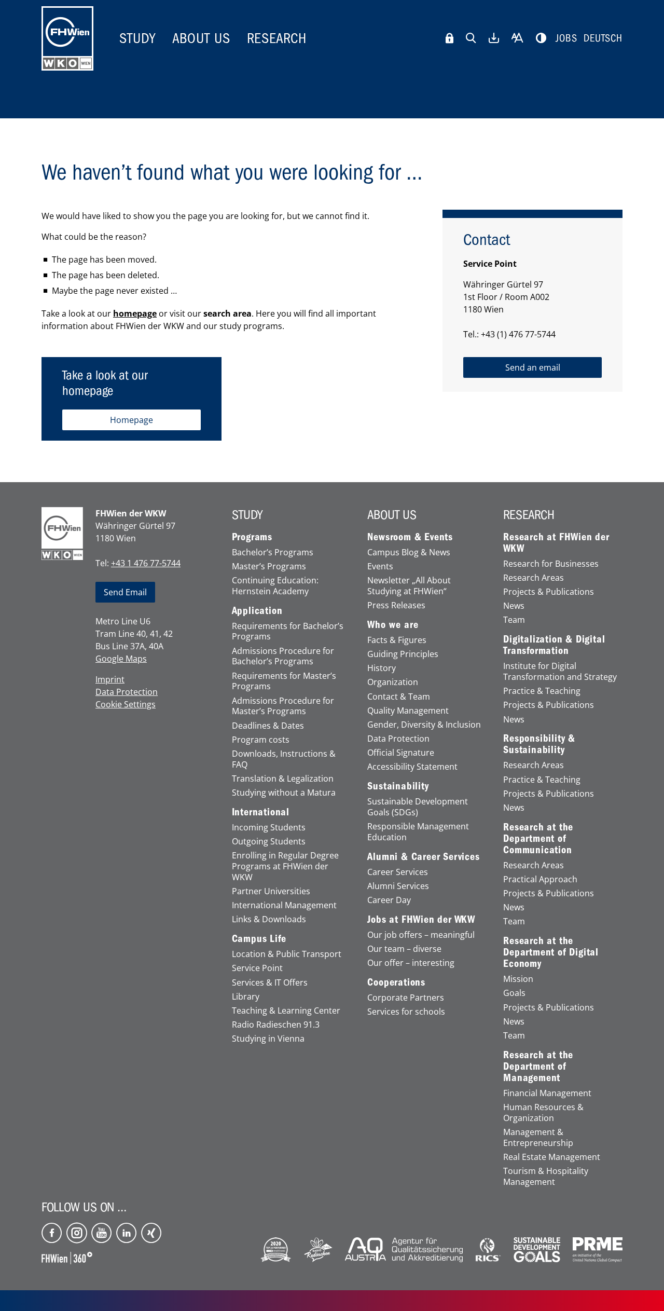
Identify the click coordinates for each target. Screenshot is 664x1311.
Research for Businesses (551, 563)
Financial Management (547, 1093)
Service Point (257, 968)
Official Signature (400, 752)
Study (137, 38)
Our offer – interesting (410, 963)
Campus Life (259, 939)
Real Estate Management (551, 1157)
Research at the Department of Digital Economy (551, 952)
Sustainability (397, 786)
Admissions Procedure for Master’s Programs (283, 706)
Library (245, 996)
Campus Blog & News (408, 552)
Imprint (110, 679)
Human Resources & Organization (543, 1113)
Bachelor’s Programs (272, 552)
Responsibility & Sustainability (539, 744)
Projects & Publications (548, 591)
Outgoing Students (269, 841)
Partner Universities (271, 891)
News (513, 605)
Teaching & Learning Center (286, 1010)
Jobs (566, 38)
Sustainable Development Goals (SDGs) (417, 807)
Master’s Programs (269, 566)
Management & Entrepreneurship (538, 1138)
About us (201, 38)
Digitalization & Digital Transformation (554, 645)
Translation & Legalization (283, 778)
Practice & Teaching (541, 691)
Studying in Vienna (268, 1038)
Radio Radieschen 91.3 (276, 1024)
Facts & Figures (396, 640)
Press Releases (396, 605)
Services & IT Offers (270, 982)
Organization (392, 682)
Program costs (260, 739)
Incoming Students (269, 827)
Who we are (392, 625)
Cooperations (396, 982)
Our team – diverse (404, 949)
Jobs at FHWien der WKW (421, 919)
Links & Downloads (269, 919)
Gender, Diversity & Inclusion (424, 724)
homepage (135, 313)
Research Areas (533, 577)
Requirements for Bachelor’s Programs (287, 632)
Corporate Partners (405, 997)
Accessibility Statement (412, 766)
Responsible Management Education (418, 832)
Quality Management (408, 710)
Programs (252, 537)
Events (380, 566)
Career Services (397, 872)
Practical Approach (540, 879)
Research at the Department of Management (538, 1066)
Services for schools (406, 1011)
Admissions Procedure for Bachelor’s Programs (283, 656)
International (260, 812)
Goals (514, 993)
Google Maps (121, 658)
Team (514, 619)
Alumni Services (398, 886)
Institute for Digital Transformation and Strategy (560, 671)
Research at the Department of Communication (538, 839)
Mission (518, 979)
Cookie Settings (125, 704)
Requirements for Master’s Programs (284, 681)
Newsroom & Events (410, 537)
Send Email (125, 592)
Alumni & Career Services (423, 857)
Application (257, 611)
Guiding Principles (402, 654)
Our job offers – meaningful (421, 935)
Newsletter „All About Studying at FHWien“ (409, 586)
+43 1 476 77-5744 (146, 563)
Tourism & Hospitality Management (545, 1176)
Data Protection (126, 692)
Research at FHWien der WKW (556, 542)
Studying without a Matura (284, 792)
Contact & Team (398, 696)
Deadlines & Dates (268, 725)
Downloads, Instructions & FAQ (284, 759)
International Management (284, 905)
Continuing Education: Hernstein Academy (275, 586)
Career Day (389, 900)
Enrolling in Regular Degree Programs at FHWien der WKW (285, 866)
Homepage (131, 420)
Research (277, 38)
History (381, 668)
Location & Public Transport (286, 954)
